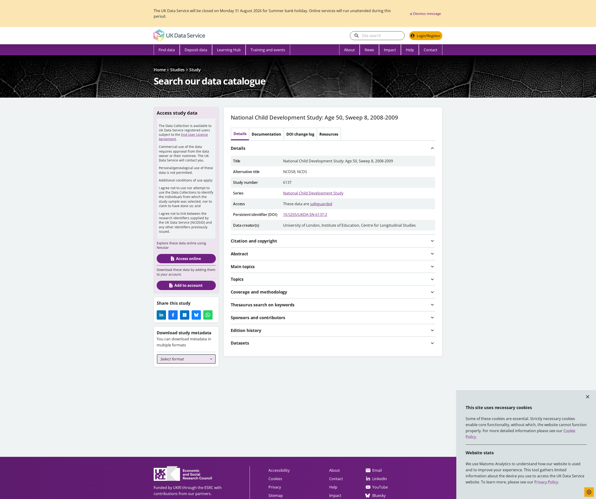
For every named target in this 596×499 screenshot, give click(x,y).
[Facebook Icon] (173, 315)
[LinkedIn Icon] (161, 315)
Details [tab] (240, 133)
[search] (356, 35)
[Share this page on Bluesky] (196, 315)
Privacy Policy (546, 482)
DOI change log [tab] (300, 134)
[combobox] (186, 359)
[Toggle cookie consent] (589, 492)
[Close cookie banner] (587, 397)
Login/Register (428, 35)
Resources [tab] (328, 134)
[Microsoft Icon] (184, 315)
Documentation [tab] (266, 134)
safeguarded (321, 203)
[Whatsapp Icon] (208, 315)
